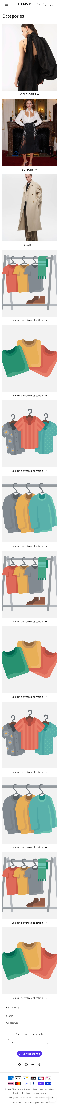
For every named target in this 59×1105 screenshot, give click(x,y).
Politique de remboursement (34, 1093)
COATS (28, 245)
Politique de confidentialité (19, 1098)
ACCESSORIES (27, 94)
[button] (6, 4)
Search (9, 1015)
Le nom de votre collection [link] (28, 320)
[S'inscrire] (47, 1042)
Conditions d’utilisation (44, 1098)
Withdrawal (12, 1022)
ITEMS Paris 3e (17, 1089)
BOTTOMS (28, 169)
